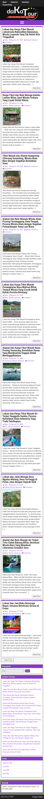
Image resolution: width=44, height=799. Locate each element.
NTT (5, 426)
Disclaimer (25, 2)
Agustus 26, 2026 (17, 40)
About (4, 2)
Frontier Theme (37, 797)
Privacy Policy (7, 5)
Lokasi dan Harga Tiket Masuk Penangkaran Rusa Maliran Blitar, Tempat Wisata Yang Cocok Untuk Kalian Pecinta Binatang (19, 288)
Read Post (36, 88)
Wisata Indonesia (32, 40)
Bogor (6, 613)
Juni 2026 (6, 770)
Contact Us (14, 2)
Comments (8, 42)
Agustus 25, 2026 (17, 295)
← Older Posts (7, 660)
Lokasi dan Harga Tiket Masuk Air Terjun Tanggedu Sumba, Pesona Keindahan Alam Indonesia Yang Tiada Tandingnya (20, 417)
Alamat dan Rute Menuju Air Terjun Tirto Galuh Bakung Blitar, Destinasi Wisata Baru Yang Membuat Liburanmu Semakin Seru (20, 544)
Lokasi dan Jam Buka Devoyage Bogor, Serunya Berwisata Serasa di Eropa (20, 606)
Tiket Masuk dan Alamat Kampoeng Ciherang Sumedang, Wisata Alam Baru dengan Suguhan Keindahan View (20, 159)
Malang (6, 487)
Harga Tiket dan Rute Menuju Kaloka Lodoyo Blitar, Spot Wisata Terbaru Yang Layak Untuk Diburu (21, 98)
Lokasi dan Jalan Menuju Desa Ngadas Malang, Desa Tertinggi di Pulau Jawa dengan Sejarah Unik (19, 479)
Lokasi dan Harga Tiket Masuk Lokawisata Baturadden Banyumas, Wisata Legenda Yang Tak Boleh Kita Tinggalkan (21, 33)
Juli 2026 (6, 766)
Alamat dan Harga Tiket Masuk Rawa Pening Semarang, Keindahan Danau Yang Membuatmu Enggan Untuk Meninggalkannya (21, 351)
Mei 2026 (6, 774)
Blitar (6, 105)
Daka (6, 40)
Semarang (7, 361)
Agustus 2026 (7, 763)
